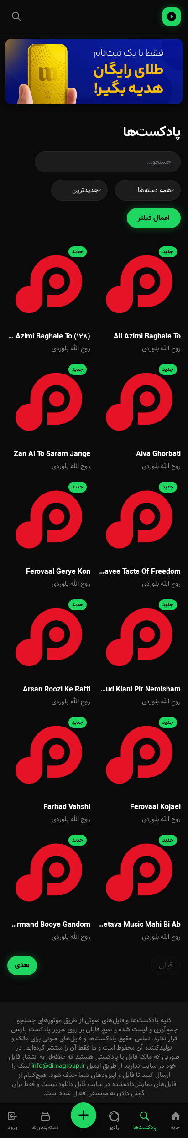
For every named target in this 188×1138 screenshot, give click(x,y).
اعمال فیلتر (154, 218)
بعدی (22, 965)
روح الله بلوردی (161, 348)
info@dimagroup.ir (58, 1065)
